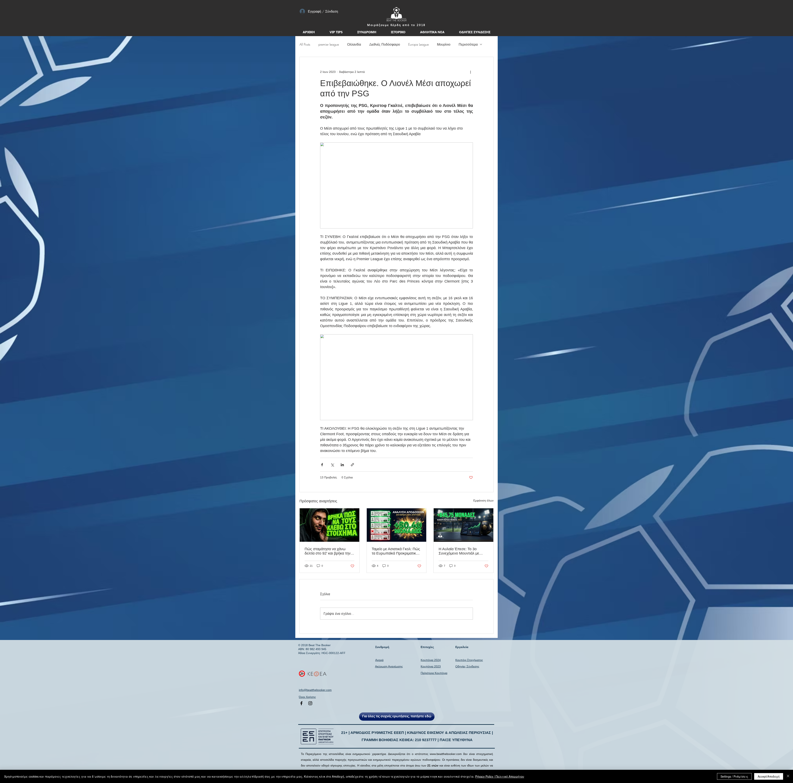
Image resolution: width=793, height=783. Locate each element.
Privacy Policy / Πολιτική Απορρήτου (499, 776)
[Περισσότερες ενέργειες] (470, 71)
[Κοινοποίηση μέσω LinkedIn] (342, 465)
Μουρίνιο (443, 44)
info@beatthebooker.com (315, 690)
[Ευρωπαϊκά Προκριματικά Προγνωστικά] (396, 525)
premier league (328, 44)
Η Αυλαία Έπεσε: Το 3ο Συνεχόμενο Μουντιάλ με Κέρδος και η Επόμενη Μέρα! (462, 551)
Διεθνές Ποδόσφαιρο (384, 44)
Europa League (418, 44)
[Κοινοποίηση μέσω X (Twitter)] (332, 465)
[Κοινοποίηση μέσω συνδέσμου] (352, 465)
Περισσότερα (468, 44)
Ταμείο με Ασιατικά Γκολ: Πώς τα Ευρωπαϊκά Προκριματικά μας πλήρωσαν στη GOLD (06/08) (396, 551)
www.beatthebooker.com (446, 754)
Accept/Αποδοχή (769, 776)
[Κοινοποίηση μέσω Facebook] (322, 465)
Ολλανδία (354, 44)
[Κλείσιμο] (788, 776)
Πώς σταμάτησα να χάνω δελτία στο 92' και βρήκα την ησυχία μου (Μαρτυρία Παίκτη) (329, 551)
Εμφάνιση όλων (483, 500)
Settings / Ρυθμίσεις (734, 776)
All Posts (304, 44)
